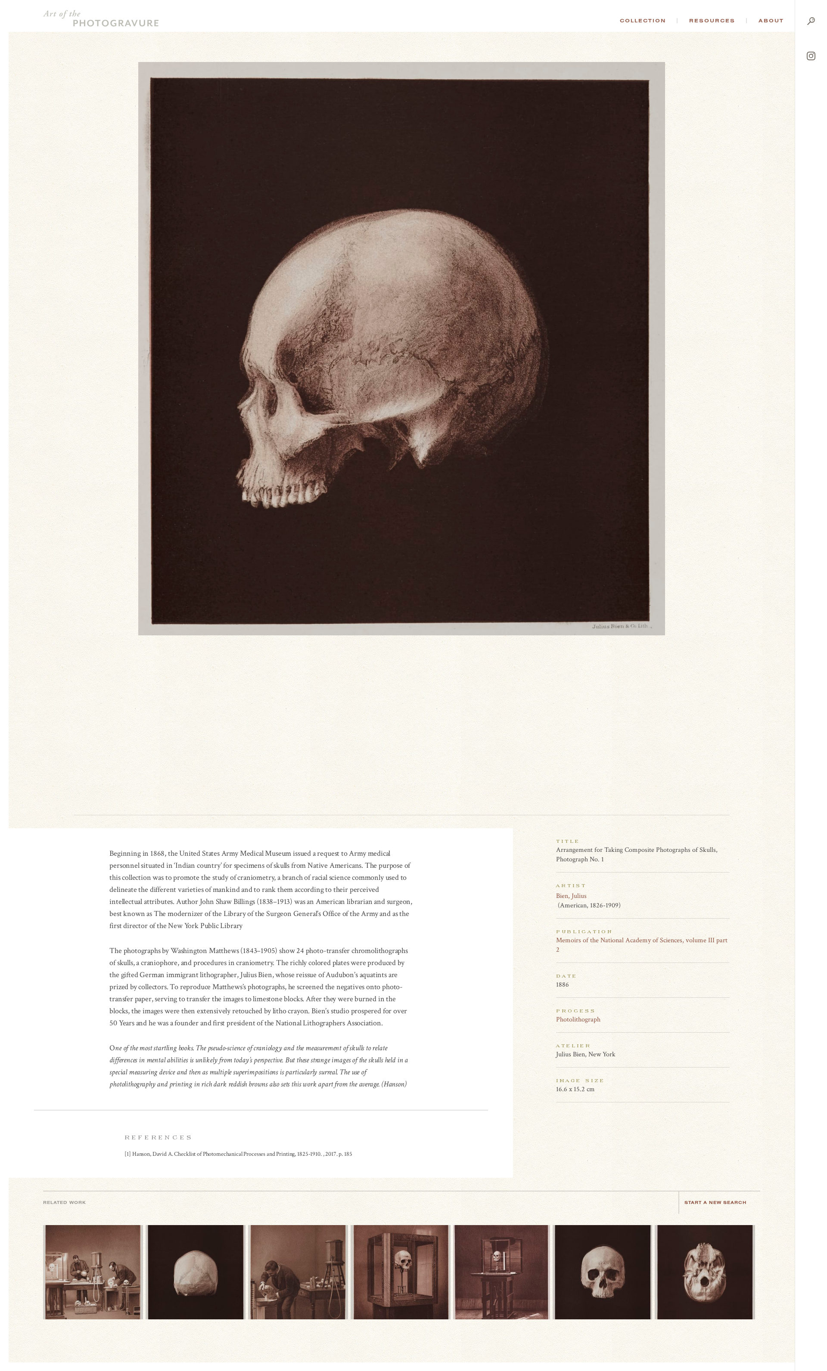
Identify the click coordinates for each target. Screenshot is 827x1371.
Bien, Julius (571, 896)
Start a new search (715, 1202)
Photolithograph (578, 1019)
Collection (643, 20)
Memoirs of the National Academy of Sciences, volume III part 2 (642, 945)
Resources (712, 20)
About (771, 20)
